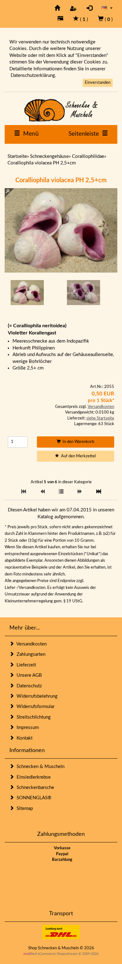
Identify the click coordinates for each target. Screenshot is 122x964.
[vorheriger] (42, 492)
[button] (107, 8)
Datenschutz (28, 686)
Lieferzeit (25, 665)
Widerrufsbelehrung (36, 696)
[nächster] (80, 492)
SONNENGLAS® (32, 798)
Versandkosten (101, 407)
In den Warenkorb (77, 442)
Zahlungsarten (29, 654)
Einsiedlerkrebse (32, 777)
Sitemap (23, 808)
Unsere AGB (28, 675)
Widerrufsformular (34, 706)
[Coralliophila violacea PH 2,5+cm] (27, 292)
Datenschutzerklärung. (33, 75)
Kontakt (23, 738)
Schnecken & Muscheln (39, 766)
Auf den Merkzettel (77, 456)
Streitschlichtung (32, 717)
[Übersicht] (61, 492)
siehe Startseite (100, 418)
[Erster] (23, 492)
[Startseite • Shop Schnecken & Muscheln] (61, 110)
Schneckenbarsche (34, 787)
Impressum (26, 727)
